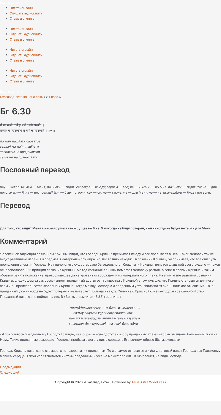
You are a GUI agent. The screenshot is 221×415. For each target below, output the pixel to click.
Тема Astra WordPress (148, 382)
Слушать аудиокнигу (26, 13)
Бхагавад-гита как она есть (21, 97)
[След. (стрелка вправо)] (20, 412)
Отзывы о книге (22, 18)
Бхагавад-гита (11, 2)
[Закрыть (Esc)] (47, 405)
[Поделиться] (34, 405)
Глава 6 (55, 97)
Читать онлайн (21, 8)
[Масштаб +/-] (6, 405)
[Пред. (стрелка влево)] (6, 412)
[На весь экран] (20, 405)
